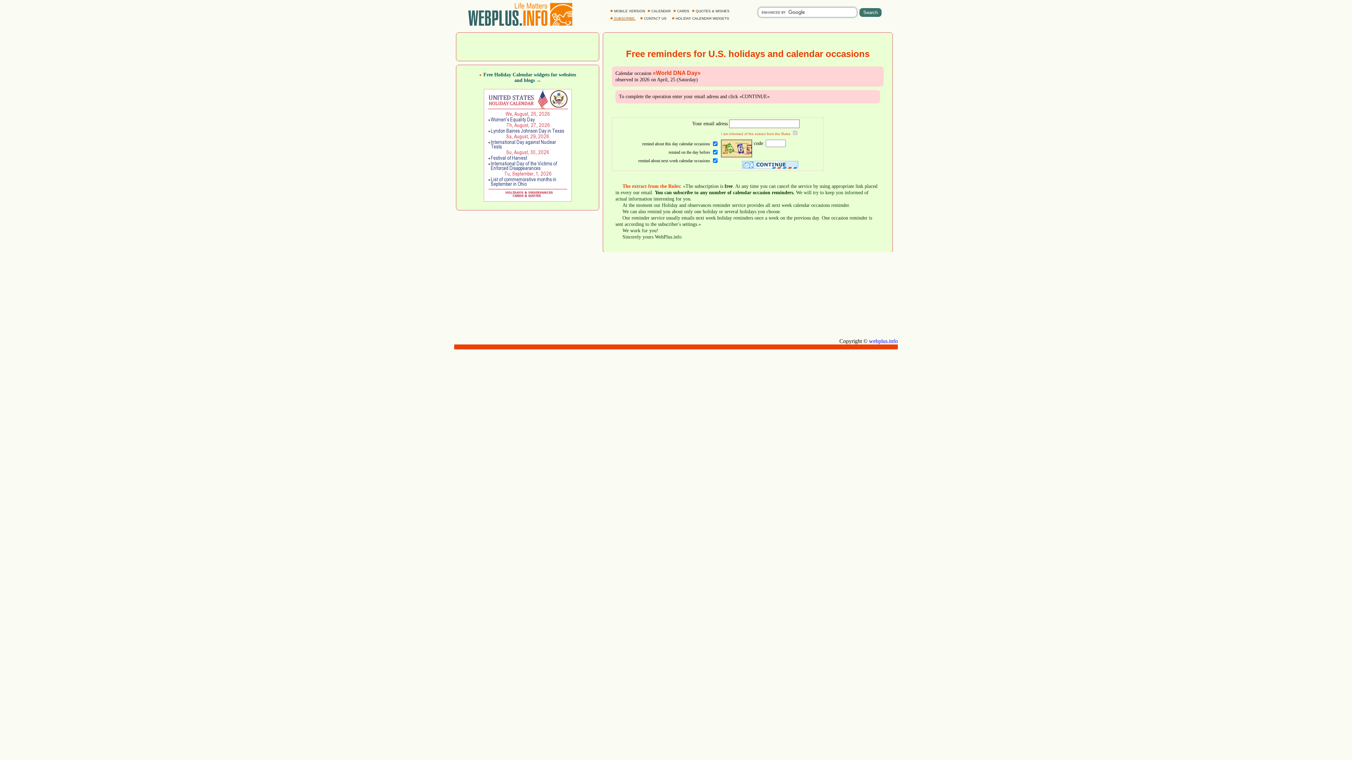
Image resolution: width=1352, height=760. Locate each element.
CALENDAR (661, 11)
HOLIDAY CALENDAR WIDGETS (702, 18)
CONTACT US (655, 18)
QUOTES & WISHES (713, 11)
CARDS (683, 11)
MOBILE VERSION (629, 11)
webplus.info (883, 341)
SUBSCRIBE (624, 18)
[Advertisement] (527, 46)
